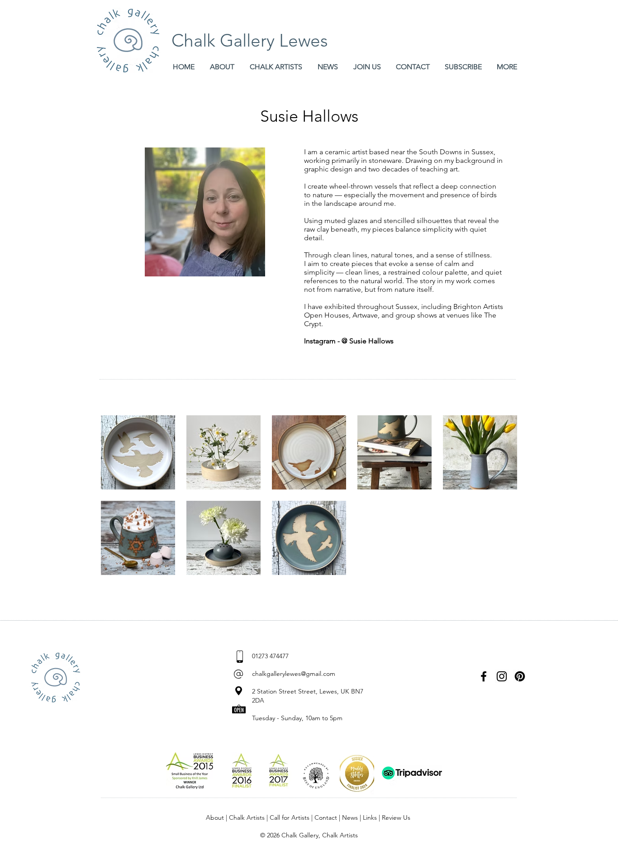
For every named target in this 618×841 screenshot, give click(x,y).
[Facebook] (483, 676)
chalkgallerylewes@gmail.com (293, 674)
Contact (325, 817)
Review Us (396, 817)
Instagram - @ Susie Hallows (349, 341)
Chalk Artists (247, 817)
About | (217, 817)
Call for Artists (289, 817)
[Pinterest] (520, 676)
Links (370, 817)
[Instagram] (502, 676)
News (350, 817)
